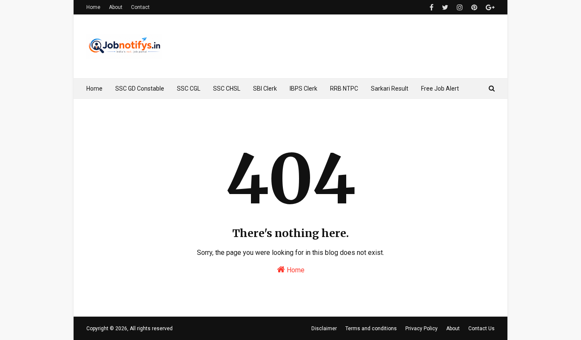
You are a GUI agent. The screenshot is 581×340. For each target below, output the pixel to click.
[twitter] (445, 7)
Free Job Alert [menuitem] (440, 88)
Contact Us (481, 328)
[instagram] (460, 7)
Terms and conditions (371, 328)
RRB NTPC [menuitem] (344, 88)
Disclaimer (324, 328)
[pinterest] (474, 7)
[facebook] (431, 7)
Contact (140, 7)
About (115, 7)
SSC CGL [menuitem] (188, 88)
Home (93, 7)
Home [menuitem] (94, 88)
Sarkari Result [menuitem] (389, 88)
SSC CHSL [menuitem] (226, 88)
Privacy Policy (421, 328)
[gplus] (489, 7)
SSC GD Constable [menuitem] (139, 88)
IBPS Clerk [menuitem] (303, 88)
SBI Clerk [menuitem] (265, 88)
